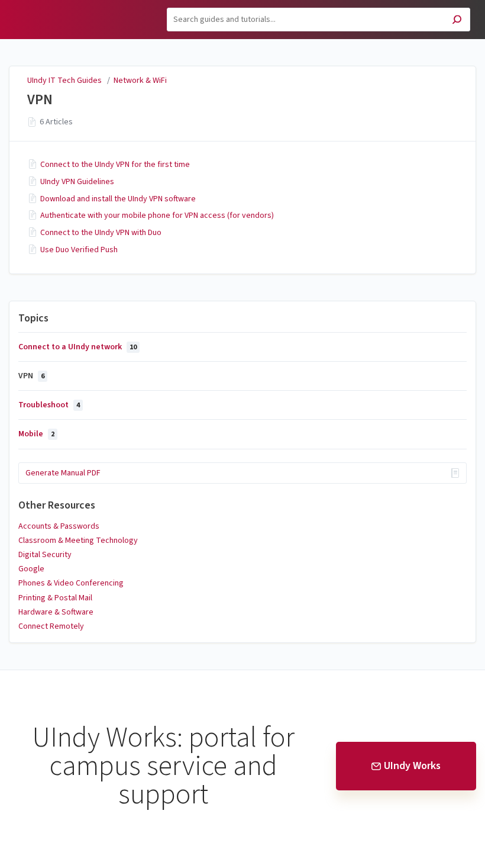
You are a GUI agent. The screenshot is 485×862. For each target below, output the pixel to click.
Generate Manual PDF (63, 473)
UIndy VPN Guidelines (77, 181)
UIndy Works (412, 765)
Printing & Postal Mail (55, 598)
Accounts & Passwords (58, 526)
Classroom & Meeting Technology (78, 540)
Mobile (36, 434)
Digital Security (45, 555)
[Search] (456, 21)
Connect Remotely (51, 626)
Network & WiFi (140, 80)
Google (31, 569)
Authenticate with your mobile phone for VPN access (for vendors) (157, 215)
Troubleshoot (49, 405)
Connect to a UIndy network (77, 347)
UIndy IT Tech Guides (64, 80)
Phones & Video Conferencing (71, 583)
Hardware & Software (55, 612)
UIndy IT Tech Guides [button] (59, 7)
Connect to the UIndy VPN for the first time (115, 164)
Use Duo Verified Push (79, 250)
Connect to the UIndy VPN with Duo (100, 232)
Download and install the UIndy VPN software (118, 199)
